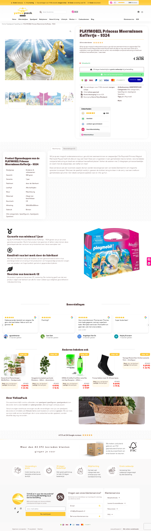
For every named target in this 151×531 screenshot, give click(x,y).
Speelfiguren (122, 92)
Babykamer (43, 19)
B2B (137, 19)
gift (122, 97)
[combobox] (53, 12)
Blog (92, 19)
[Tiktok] (18, 512)
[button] (7, 99)
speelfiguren (51, 402)
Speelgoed (33, 19)
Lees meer (102, 52)
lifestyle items (31, 411)
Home (14, 19)
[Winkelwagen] (142, 12)
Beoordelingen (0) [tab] (69, 149)
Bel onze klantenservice (79, 516)
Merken (72, 19)
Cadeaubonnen (84, 19)
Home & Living (54, 19)
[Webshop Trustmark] (75, 12)
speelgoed (42, 402)
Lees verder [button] (82, 330)
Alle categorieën (133, 89)
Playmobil (128, 97)
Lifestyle (64, 19)
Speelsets (121, 94)
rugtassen (58, 411)
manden (25, 405)
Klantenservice (129, 19)
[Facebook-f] (15, 508)
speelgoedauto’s (63, 402)
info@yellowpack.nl (77, 511)
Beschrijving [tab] (56, 149)
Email (72, 506)
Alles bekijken (23, 19)
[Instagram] (20, 508)
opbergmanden (36, 405)
